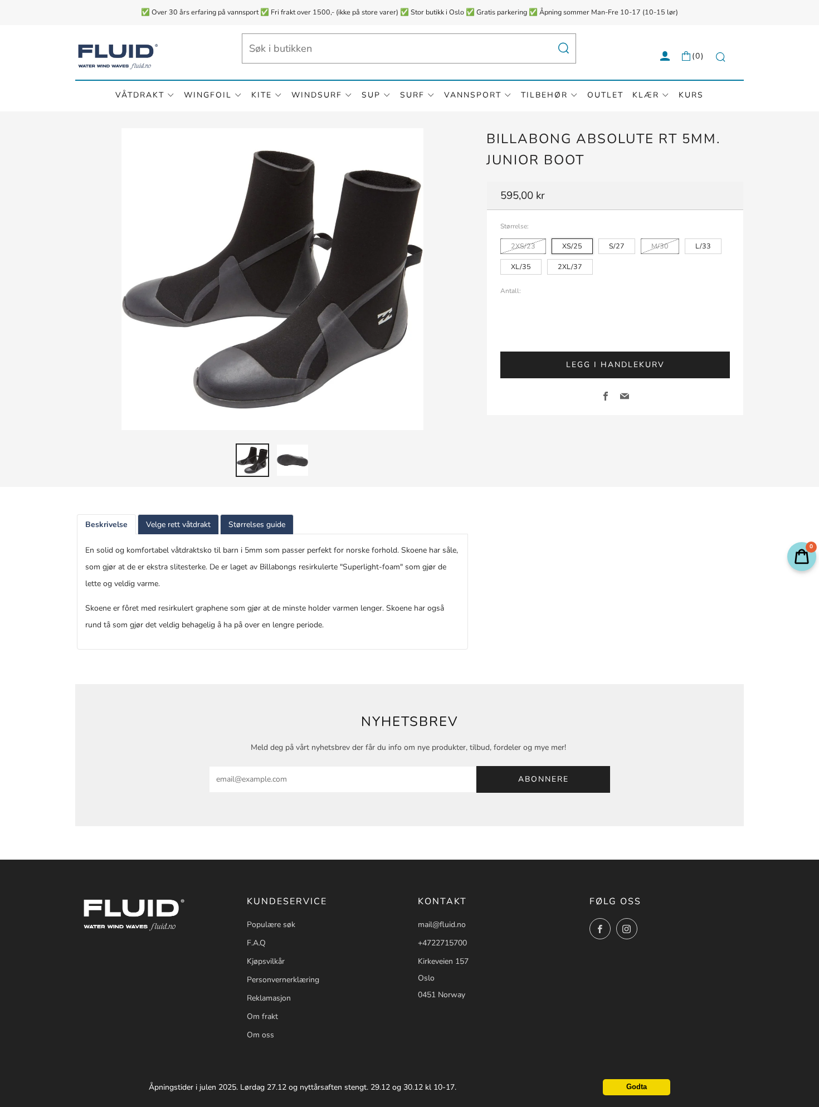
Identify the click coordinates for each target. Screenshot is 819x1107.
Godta (636, 1087)
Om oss (260, 1035)
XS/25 (572, 246)
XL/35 (521, 266)
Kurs (691, 95)
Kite (261, 95)
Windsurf (316, 95)
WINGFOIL (208, 95)
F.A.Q (256, 943)
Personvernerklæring (283, 979)
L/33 (703, 246)
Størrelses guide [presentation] (256, 524)
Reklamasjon (269, 998)
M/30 (660, 246)
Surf (412, 95)
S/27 (617, 246)
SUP (371, 95)
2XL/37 (570, 266)
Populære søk (271, 924)
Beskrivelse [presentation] (106, 524)
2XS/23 (523, 246)
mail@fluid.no (442, 924)
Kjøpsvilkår (266, 961)
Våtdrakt (139, 95)
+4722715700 (442, 943)
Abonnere (543, 779)
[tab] (252, 460)
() (698, 56)
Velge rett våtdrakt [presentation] (178, 524)
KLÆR (645, 95)
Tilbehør (544, 95)
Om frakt (262, 1016)
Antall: (510, 291)
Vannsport (472, 95)
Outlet (605, 95)
